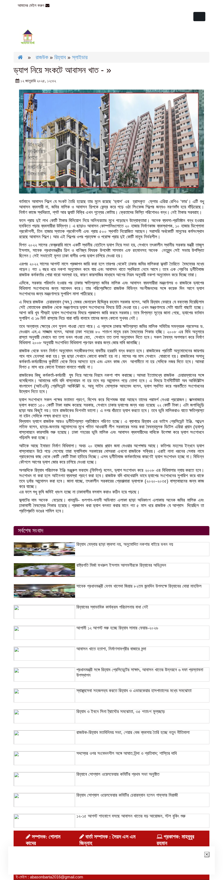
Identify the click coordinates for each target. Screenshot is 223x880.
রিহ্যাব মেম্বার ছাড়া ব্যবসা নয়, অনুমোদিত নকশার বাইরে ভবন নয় (124, 544)
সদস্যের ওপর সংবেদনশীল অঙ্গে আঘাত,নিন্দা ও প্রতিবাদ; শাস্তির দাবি (126, 753)
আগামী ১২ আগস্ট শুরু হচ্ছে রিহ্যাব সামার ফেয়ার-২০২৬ (117, 628)
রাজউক (42, 57)
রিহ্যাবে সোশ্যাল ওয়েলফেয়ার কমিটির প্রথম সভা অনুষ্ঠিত (117, 774)
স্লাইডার (80, 57)
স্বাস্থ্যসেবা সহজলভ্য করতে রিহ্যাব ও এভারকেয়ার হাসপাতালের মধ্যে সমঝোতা (133, 690)
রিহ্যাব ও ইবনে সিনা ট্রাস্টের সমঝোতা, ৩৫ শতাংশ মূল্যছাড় (120, 711)
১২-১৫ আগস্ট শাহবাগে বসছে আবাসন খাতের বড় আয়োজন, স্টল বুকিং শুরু (130, 816)
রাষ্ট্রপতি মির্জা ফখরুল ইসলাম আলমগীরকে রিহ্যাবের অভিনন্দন (121, 565)
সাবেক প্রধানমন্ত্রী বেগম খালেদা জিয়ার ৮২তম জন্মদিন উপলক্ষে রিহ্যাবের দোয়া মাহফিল (139, 586)
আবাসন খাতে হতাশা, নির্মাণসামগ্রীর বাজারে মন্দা (111, 648)
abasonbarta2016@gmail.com (77, 5)
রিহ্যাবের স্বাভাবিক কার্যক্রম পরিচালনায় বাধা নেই (112, 607)
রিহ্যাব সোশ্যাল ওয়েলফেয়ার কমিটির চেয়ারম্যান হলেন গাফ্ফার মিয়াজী (127, 795)
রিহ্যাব (60, 57)
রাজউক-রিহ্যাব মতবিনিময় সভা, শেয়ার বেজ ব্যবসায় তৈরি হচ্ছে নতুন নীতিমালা (133, 732)
